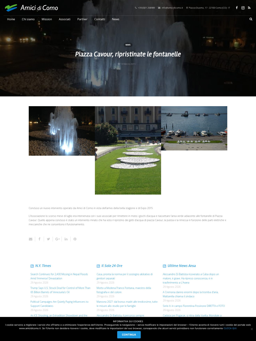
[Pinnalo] (74, 239)
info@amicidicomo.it (172, 7)
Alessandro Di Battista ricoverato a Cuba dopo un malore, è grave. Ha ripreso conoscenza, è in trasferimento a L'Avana (191, 278)
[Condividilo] (39, 239)
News (128, 45)
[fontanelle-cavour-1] (62, 131)
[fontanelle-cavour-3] (194, 128)
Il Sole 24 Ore (112, 265)
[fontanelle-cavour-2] (128, 150)
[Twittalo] (48, 239)
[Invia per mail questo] (32, 239)
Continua (129, 334)
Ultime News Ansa (182, 265)
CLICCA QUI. (230, 328)
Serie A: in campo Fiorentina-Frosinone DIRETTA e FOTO (194, 306)
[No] (251, 329)
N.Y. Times (43, 265)
